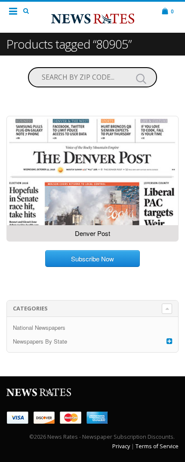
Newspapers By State (40, 341)
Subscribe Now (92, 258)
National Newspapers (39, 327)
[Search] (141, 78)
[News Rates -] (92, 16)
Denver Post (92, 233)
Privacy (121, 446)
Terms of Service (157, 446)
